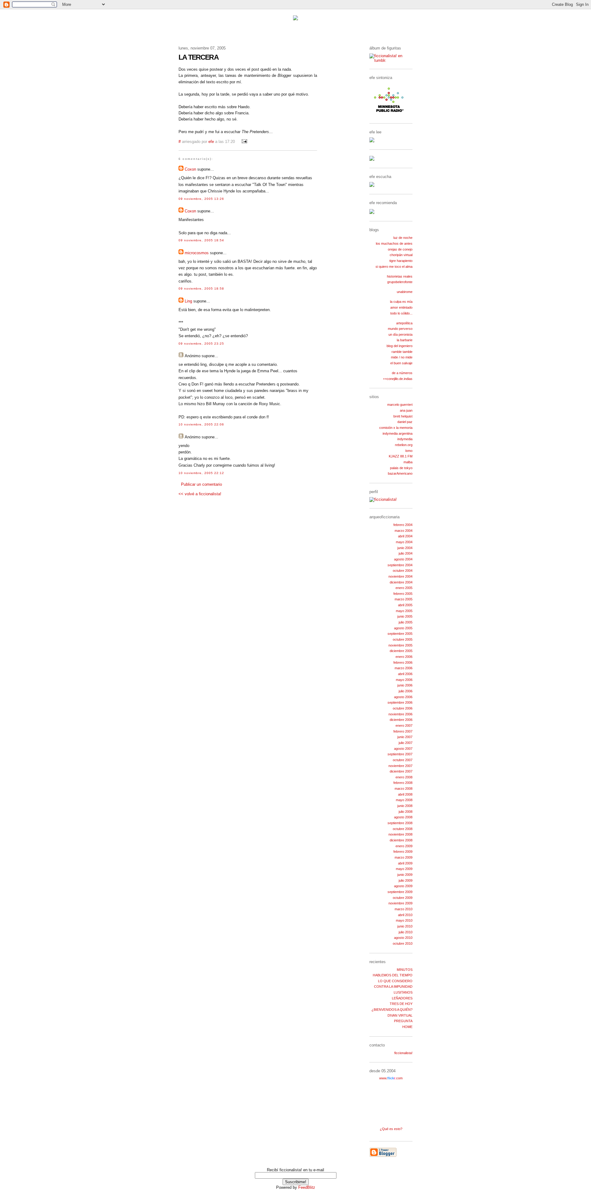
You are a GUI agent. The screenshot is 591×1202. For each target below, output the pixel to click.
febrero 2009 (402, 851)
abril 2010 (405, 915)
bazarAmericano (400, 473)
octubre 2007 (402, 760)
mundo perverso (400, 328)
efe (211, 142)
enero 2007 (404, 725)
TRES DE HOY (401, 1004)
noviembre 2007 (400, 766)
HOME (407, 1027)
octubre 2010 (402, 943)
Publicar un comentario (201, 484)
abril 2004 (405, 536)
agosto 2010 (403, 937)
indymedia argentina (397, 433)
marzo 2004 (403, 530)
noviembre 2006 (400, 714)
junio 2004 (404, 548)
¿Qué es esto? (391, 1129)
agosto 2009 (403, 886)
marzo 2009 (403, 857)
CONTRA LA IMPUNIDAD (393, 986)
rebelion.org (403, 445)
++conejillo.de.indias (397, 379)
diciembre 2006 (401, 720)
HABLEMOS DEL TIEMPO (392, 975)
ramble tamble (402, 352)
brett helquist (402, 416)
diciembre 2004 (401, 582)
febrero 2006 (402, 662)
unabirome (404, 292)
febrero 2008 (402, 783)
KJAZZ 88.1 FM (400, 456)
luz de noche (402, 237)
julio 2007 (405, 743)
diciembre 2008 (401, 840)
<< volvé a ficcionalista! (200, 494)
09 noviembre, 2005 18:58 (201, 288)
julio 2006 (405, 691)
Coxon (190, 169)
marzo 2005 (403, 599)
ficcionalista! (403, 1053)
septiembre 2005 (400, 633)
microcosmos (197, 253)
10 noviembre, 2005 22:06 (201, 424)
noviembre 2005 (400, 645)
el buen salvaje (401, 363)
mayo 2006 (404, 680)
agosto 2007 (403, 748)
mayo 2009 (404, 869)
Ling (188, 301)
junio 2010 (404, 926)
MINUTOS (404, 969)
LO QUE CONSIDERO (395, 981)
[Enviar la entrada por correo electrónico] (243, 142)
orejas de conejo (400, 249)
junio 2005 (404, 616)
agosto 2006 (403, 697)
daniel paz (404, 422)
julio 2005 (405, 622)
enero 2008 (404, 777)
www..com (391, 1078)
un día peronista (400, 334)
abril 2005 (405, 605)
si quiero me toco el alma (394, 266)
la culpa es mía (401, 301)
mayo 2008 (404, 800)
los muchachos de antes (394, 243)
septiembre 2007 (400, 754)
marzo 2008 (403, 788)
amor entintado (401, 307)
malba (408, 462)
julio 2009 (405, 880)
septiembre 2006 (400, 702)
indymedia (404, 439)
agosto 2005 (403, 628)
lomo (408, 451)
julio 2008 (405, 811)
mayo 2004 (404, 542)
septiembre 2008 (400, 823)
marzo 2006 (403, 668)
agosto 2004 (403, 559)
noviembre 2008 (400, 834)
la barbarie (404, 340)
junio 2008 (404, 806)
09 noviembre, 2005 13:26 (201, 198)
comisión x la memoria (395, 427)
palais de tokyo (401, 468)
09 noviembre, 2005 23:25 (201, 343)
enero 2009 (404, 846)
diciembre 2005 (401, 651)
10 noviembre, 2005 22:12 (201, 473)
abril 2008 (405, 794)
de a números (402, 373)
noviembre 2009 (400, 903)
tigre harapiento (400, 261)
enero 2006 (404, 656)
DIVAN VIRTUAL (400, 1015)
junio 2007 (404, 737)
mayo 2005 (404, 611)
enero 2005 (404, 588)
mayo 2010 (404, 920)
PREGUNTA (403, 1021)
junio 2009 (404, 874)
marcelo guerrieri (399, 404)
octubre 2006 (402, 708)
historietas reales (399, 276)
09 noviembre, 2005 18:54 (201, 240)
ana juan (406, 410)
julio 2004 (405, 553)
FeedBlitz (306, 1187)
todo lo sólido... (401, 313)
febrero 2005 (402, 593)
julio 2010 (405, 932)
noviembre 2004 (400, 576)
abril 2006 (405, 674)
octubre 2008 (402, 829)
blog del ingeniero (399, 346)
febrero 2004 (402, 525)
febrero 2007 (402, 731)
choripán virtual (401, 255)
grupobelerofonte (399, 282)
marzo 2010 (403, 909)
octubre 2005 (402, 639)
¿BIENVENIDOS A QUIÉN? (392, 1009)
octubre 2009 (402, 898)
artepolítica (404, 323)
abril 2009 (405, 863)
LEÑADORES (402, 998)
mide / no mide (401, 357)
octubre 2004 (402, 570)
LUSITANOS (403, 992)
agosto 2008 (403, 817)
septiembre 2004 (400, 565)
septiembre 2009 (400, 892)
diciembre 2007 (401, 771)
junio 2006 (404, 685)
